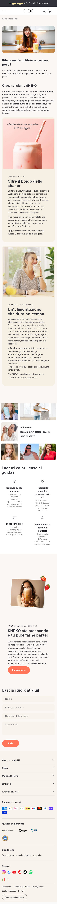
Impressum (6, 887)
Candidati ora (19, 670)
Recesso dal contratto (14, 897)
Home (4, 19)
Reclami (21, 891)
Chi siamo (13, 19)
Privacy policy (38, 887)
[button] (44, 11)
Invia (10, 743)
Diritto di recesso (9, 891)
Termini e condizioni (21, 887)
